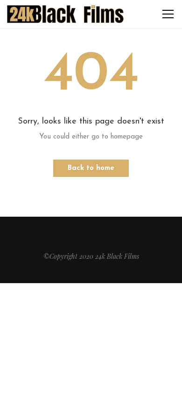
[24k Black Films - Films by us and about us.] (65, 13)
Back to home (91, 168)
